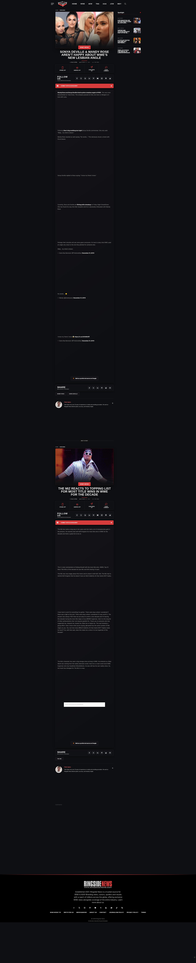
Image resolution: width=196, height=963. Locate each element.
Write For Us (69, 912)
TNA (97, 4)
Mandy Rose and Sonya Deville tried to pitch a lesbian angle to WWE (79, 92)
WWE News (62, 10)
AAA (104, 4)
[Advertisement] (69, 191)
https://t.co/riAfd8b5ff (82, 336)
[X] (81, 78)
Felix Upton (74, 62)
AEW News (120, 18)
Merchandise (81, 912)
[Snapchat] (105, 78)
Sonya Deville (73, 393)
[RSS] (122, 908)
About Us (93, 912)
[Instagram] (101, 78)
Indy (119, 4)
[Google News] (85, 78)
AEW (90, 4)
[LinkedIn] (89, 78)
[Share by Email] (110, 388)
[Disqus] (84, 830)
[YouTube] (97, 78)
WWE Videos (121, 28)
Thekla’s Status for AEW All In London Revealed (124, 51)
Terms (143, 912)
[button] (125, 4)
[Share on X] (93, 388)
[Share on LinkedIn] (97, 388)
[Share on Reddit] (105, 388)
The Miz (59, 758)
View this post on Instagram (74, 704)
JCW (112, 4)
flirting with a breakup (84, 204)
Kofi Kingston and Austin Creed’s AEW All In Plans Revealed (124, 21)
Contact (103, 912)
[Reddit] (110, 78)
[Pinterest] (93, 78)
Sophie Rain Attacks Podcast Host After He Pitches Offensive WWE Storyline (124, 31)
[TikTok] (117, 908)
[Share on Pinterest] (101, 388)
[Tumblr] (101, 908)
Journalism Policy (116, 912)
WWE (82, 4)
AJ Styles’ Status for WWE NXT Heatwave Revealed (124, 41)
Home (74, 4)
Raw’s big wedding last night (73, 130)
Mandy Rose (60, 393)
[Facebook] (77, 78)
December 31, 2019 (88, 253)
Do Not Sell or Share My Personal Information (98, 921)
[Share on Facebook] (89, 388)
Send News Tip (55, 912)
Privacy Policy (132, 912)
